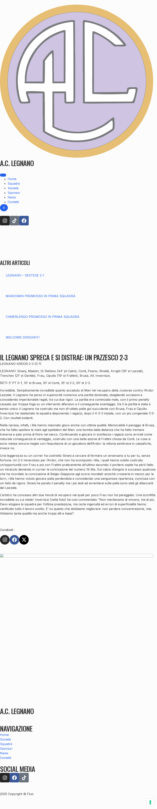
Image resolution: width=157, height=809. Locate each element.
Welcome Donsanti (23, 337)
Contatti (13, 202)
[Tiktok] (14, 220)
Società (13, 188)
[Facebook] (24, 220)
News (12, 197)
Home (12, 179)
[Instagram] (5, 220)
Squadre (14, 183)
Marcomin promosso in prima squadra (40, 296)
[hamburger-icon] (3, 175)
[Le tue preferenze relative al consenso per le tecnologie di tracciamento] (150, 802)
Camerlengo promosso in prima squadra (42, 317)
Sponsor (14, 193)
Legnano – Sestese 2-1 (25, 275)
